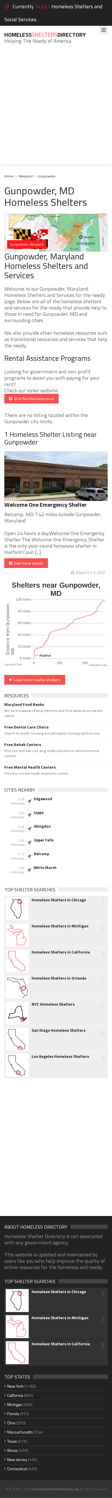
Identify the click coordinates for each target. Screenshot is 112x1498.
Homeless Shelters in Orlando (59, 978)
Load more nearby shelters (36, 680)
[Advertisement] (56, 109)
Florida (13, 1414)
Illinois (12, 1450)
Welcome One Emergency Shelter (45, 504)
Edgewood (43, 798)
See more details (27, 563)
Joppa (39, 812)
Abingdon (42, 826)
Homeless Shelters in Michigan (60, 926)
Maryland (26, 176)
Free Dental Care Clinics (26, 727)
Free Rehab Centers (22, 744)
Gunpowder (47, 176)
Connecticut (17, 1469)
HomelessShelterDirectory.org (55, 1489)
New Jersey (17, 1459)
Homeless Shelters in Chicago (59, 899)
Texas (12, 1441)
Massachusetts (20, 1432)
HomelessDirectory (45, 34)
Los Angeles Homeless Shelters (60, 1056)
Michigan (14, 1404)
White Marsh (45, 867)
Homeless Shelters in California (61, 952)
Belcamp (41, 853)
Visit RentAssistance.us (33, 398)
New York (15, 1386)
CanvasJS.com (98, 665)
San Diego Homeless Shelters (59, 1030)
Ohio (11, 1423)
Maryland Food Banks (24, 704)
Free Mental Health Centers (30, 767)
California (15, 1395)
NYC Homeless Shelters (53, 1004)
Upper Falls (44, 840)
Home (9, 176)
